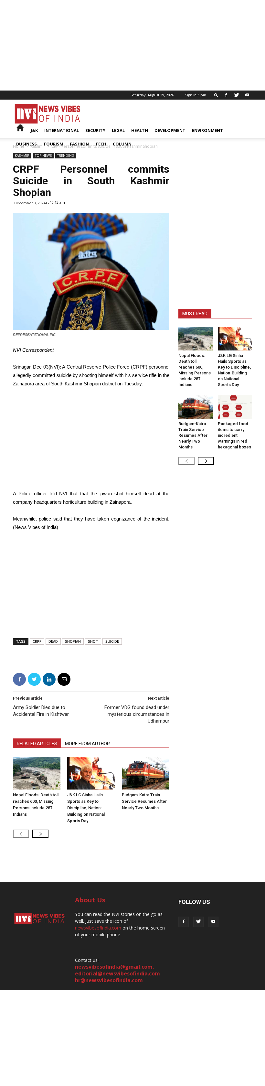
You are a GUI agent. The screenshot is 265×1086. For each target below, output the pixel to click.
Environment (207, 130)
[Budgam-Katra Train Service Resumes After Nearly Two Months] (145, 773)
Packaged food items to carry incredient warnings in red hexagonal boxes (234, 435)
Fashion (79, 144)
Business (26, 144)
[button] (216, 94)
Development (170, 130)
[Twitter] (236, 95)
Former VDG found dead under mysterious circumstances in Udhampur (136, 714)
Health (139, 130)
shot (93, 641)
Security (95, 130)
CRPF (37, 641)
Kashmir (22, 155)
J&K (34, 130)
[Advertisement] (132, 45)
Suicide (112, 641)
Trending (65, 155)
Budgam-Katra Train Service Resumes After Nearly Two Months (144, 801)
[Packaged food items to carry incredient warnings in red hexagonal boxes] (235, 406)
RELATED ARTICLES (37, 743)
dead (53, 641)
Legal (118, 130)
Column (122, 144)
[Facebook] (226, 95)
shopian (73, 641)
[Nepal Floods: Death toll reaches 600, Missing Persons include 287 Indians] (36, 773)
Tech (100, 144)
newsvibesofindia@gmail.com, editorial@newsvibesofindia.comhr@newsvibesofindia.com (117, 973)
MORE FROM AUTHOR (87, 743)
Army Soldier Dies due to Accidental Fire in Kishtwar (41, 710)
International (61, 130)
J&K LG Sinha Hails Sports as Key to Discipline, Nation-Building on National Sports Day (86, 807)
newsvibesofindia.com (98, 928)
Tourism (53, 144)
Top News (43, 155)
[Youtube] (247, 95)
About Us (90, 900)
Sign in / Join (195, 94)
